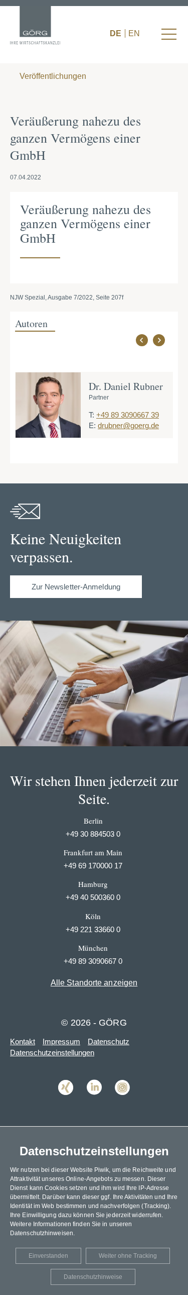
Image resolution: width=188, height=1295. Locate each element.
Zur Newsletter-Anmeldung (76, 586)
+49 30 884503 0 (93, 834)
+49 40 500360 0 (93, 897)
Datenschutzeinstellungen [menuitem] (52, 1052)
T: (91, 415)
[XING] (65, 1102)
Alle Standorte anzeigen (94, 982)
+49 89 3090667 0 (93, 961)
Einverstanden (48, 1255)
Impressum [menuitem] (61, 1041)
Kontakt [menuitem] (22, 1041)
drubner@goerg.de (128, 425)
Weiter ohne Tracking (128, 1255)
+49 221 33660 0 (93, 929)
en (134, 33)
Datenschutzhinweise (93, 1276)
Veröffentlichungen (52, 76)
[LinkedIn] (94, 1102)
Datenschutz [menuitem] (108, 1041)
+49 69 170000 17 (93, 865)
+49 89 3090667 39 (127, 415)
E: (92, 425)
